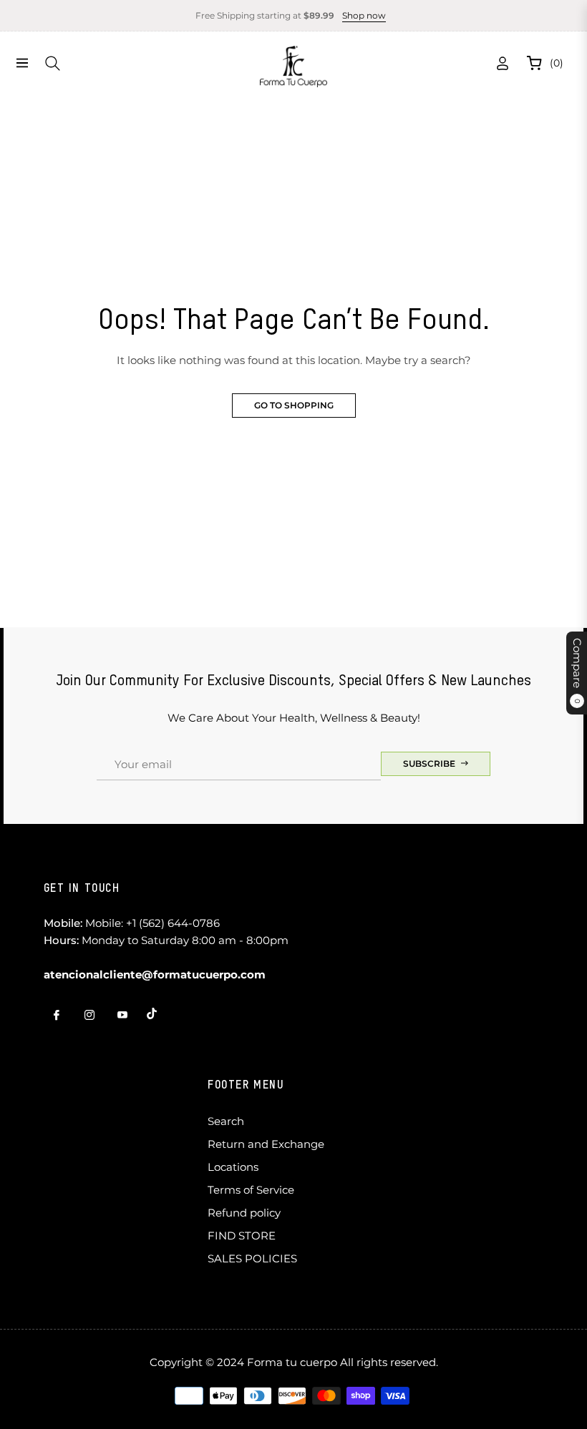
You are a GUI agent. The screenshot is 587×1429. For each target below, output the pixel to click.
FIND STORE (242, 1235)
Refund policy (244, 1212)
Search (226, 1121)
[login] (502, 63)
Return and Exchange (266, 1144)
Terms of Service (251, 1190)
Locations (233, 1167)
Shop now (364, 15)
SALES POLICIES (252, 1258)
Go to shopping (294, 405)
